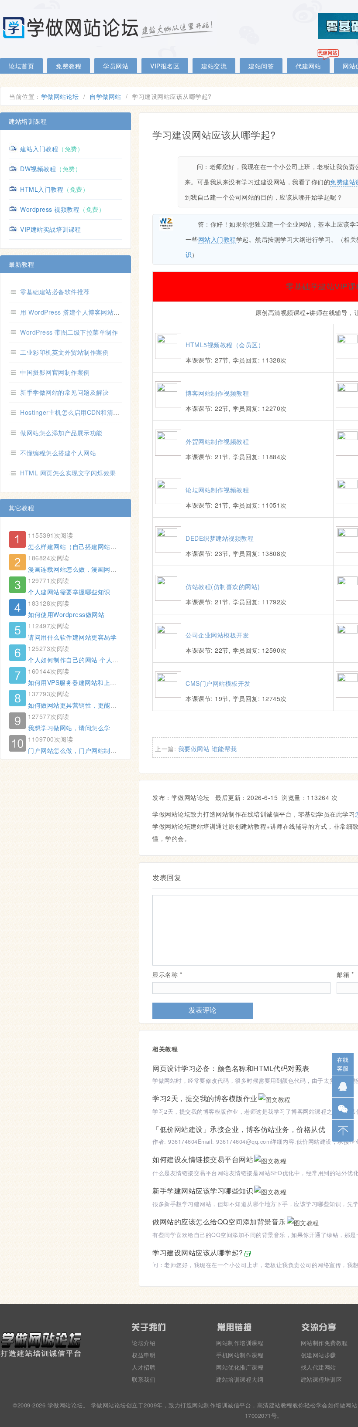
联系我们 (143, 1379)
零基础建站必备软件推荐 (55, 291)
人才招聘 (143, 1367)
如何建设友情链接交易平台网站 (202, 1159)
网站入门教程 (217, 239)
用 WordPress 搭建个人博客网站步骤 (73, 312)
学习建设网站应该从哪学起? (197, 1252)
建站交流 (214, 65)
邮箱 (345, 974)
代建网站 (308, 65)
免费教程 (68, 65)
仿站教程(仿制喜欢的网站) (223, 586)
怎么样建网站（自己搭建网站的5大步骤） (87, 546)
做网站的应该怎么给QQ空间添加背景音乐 (219, 1222)
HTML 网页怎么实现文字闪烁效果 (68, 472)
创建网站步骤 (318, 1355)
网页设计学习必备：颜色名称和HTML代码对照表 (231, 1068)
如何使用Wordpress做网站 (66, 614)
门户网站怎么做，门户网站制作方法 (78, 750)
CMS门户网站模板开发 (218, 683)
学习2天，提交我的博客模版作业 (205, 1098)
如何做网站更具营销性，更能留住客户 (82, 705)
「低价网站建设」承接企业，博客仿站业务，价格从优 (238, 1129)
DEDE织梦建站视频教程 (220, 538)
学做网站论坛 (60, 96)
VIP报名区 (164, 65)
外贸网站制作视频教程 (217, 441)
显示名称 (167, 974)
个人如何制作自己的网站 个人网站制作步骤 (89, 659)
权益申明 (143, 1355)
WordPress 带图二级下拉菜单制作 (69, 332)
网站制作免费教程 (324, 1343)
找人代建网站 (318, 1367)
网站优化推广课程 (239, 1367)
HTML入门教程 (41, 189)
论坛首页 (21, 65)
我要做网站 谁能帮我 (207, 748)
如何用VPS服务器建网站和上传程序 (78, 682)
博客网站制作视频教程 (217, 393)
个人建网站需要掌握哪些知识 (69, 591)
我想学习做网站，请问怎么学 (69, 727)
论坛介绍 (143, 1343)
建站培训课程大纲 (239, 1379)
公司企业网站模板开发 (217, 634)
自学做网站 (105, 96)
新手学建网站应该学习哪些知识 (202, 1191)
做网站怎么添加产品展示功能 (61, 432)
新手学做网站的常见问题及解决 (64, 392)
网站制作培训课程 (239, 1343)
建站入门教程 (39, 148)
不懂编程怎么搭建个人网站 (58, 452)
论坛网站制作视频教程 (217, 489)
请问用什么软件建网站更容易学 (72, 637)
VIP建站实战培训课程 (50, 229)
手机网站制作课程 (239, 1355)
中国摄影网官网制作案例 (55, 372)
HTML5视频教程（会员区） (225, 344)
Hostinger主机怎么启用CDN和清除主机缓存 (82, 412)
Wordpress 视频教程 (49, 209)
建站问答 (261, 65)
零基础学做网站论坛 (109, 27)
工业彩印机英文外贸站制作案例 (64, 352)
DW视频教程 (38, 168)
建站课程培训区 (321, 1379)
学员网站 (115, 65)
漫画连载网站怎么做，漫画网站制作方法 (85, 569)
